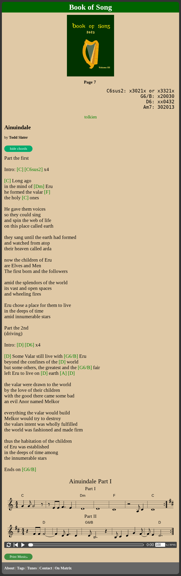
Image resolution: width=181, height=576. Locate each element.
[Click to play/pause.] (23, 545)
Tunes (32, 568)
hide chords (18, 148)
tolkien (90, 116)
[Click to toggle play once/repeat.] (8, 545)
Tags (21, 568)
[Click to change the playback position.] (87, 545)
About (9, 568)
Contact (45, 568)
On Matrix (63, 568)
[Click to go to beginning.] (15, 545)
